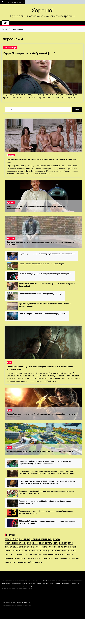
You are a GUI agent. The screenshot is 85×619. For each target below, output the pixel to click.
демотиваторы (45, 543)
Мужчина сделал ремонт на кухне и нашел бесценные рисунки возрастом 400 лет (45, 305)
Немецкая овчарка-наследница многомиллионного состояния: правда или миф (41, 160)
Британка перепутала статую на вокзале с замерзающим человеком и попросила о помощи (40, 243)
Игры (9, 362)
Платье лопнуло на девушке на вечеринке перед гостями (43, 314)
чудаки (38, 562)
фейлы (31, 562)
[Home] (5, 23)
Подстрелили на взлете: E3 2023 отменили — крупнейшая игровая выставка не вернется (46, 512)
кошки (73, 547)
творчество (10, 562)
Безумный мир (11, 539)
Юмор (35, 543)
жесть (20, 547)
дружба (8, 547)
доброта (63, 543)
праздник (37, 555)
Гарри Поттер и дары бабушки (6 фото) (29, 53)
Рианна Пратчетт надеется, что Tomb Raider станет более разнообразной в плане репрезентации (41, 415)
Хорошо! (42, 10)
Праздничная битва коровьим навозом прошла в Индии (41, 264)
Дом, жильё (24, 539)
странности (64, 558)
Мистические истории (15, 543)
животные (29, 547)
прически (68, 555)
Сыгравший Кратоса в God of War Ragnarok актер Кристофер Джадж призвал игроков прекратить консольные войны (47, 482)
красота (8, 551)
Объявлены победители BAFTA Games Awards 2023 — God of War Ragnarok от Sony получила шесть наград (45, 462)
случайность (30, 558)
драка (70, 543)
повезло (9, 555)
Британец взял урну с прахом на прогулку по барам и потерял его (45, 274)
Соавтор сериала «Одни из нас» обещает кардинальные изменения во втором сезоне (40, 368)
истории (52, 547)
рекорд (20, 558)
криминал (18, 551)
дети (55, 543)
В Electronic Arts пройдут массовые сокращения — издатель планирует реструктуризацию (48, 522)
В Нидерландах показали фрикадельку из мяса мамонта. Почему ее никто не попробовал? (37, 207)
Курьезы (10, 155)
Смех (29, 543)
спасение (53, 558)
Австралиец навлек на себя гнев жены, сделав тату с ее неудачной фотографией (47, 285)
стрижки (75, 558)
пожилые (18, 555)
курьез (27, 551)
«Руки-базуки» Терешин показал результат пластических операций (47, 254)
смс (39, 558)
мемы (42, 551)
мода (48, 551)
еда (14, 547)
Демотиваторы (10, 48)
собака (45, 558)
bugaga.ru (71, 97)
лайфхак (35, 551)
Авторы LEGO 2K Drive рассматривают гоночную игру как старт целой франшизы (40, 451)
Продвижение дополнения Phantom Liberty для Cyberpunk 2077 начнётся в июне (45, 502)
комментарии (63, 547)
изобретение (41, 547)
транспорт (22, 562)
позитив (28, 555)
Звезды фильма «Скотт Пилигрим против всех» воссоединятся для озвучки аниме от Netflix (46, 492)
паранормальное (68, 551)
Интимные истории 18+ (41, 539)
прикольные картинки (52, 555)
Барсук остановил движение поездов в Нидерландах (40, 294)
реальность (10, 558)
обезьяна (55, 551)
